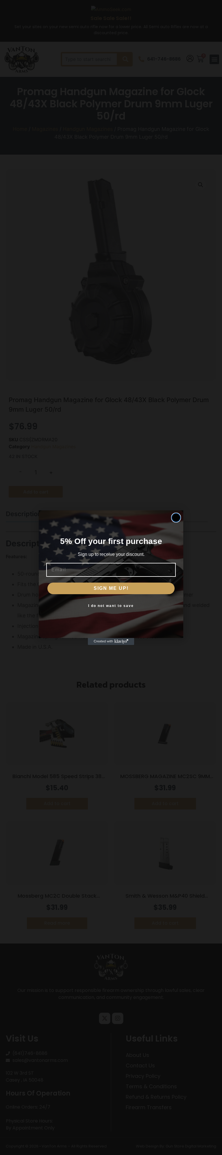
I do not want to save (111, 606)
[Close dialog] (176, 517)
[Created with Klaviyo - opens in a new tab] (111, 641)
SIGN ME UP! (111, 588)
